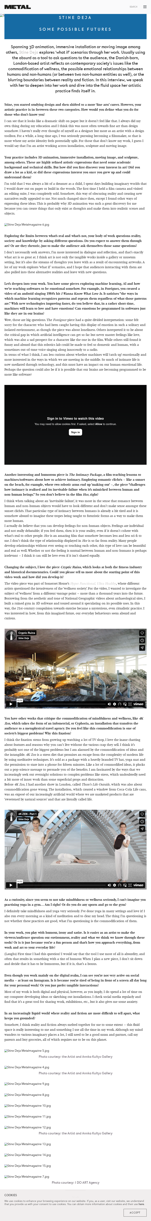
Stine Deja (28, 52)
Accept (135, 1212)
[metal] (17, 7)
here (141, 1204)
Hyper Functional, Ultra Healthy (93, 583)
